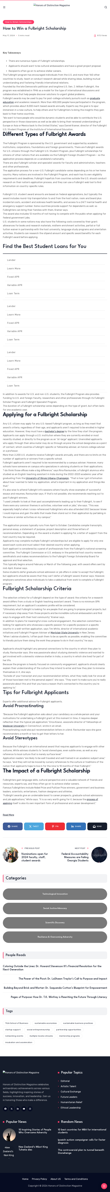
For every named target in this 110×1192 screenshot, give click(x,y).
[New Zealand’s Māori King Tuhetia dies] (9, 1152)
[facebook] (5, 1108)
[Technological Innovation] (55, 894)
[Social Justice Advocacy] (55, 908)
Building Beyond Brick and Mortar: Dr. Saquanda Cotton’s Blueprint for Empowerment (55, 988)
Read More (8, 815)
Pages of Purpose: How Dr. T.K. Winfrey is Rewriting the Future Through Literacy (59, 997)
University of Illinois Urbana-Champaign (47, 478)
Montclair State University (65, 632)
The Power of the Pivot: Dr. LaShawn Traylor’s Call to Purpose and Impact (63, 979)
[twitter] (11, 1108)
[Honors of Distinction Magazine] (55, 7)
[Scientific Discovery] (55, 923)
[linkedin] (17, 1108)
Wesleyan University (14, 726)
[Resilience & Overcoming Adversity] (55, 937)
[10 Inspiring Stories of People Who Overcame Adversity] (9, 1134)
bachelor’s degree (54, 431)
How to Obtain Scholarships (18, 22)
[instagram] (30, 1108)
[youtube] (23, 1108)
